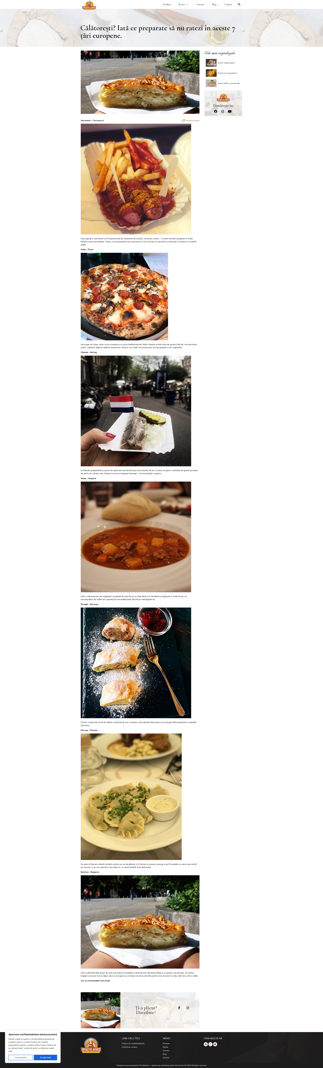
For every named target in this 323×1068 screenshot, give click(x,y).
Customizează (21, 1057)
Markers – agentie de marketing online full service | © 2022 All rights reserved (174, 1065)
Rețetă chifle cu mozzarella (229, 83)
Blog (214, 4)
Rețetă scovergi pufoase (227, 73)
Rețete (182, 4)
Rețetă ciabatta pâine (226, 62)
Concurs (200, 4)
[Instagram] (223, 111)
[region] (33, 1046)
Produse (167, 4)
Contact (228, 4)
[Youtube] (229, 111)
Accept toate (45, 1057)
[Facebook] (216, 111)
